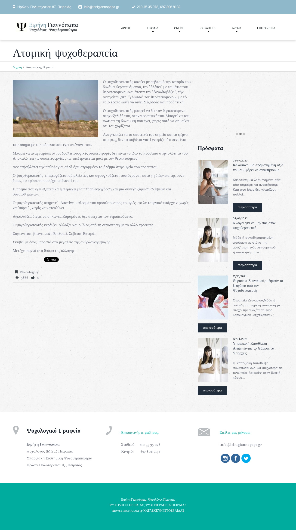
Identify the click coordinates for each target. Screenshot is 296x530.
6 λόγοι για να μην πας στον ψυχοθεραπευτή (254, 225)
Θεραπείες (204, 30)
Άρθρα (232, 30)
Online (175, 30)
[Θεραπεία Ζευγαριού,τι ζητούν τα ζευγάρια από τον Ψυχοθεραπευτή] (213, 297)
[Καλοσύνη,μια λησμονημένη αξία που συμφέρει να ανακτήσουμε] (213, 182)
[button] (237, 134)
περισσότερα (247, 207)
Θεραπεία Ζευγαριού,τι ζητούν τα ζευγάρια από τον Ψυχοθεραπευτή (258, 285)
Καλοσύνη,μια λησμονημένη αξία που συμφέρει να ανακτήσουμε (258, 168)
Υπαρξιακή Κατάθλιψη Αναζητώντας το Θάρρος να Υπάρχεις (253, 348)
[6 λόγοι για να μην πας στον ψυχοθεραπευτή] (213, 240)
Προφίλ (148, 30)
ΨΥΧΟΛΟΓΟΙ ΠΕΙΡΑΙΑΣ (127, 505)
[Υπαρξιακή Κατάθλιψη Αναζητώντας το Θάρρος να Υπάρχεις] (213, 360)
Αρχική (126, 28)
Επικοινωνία (266, 28)
